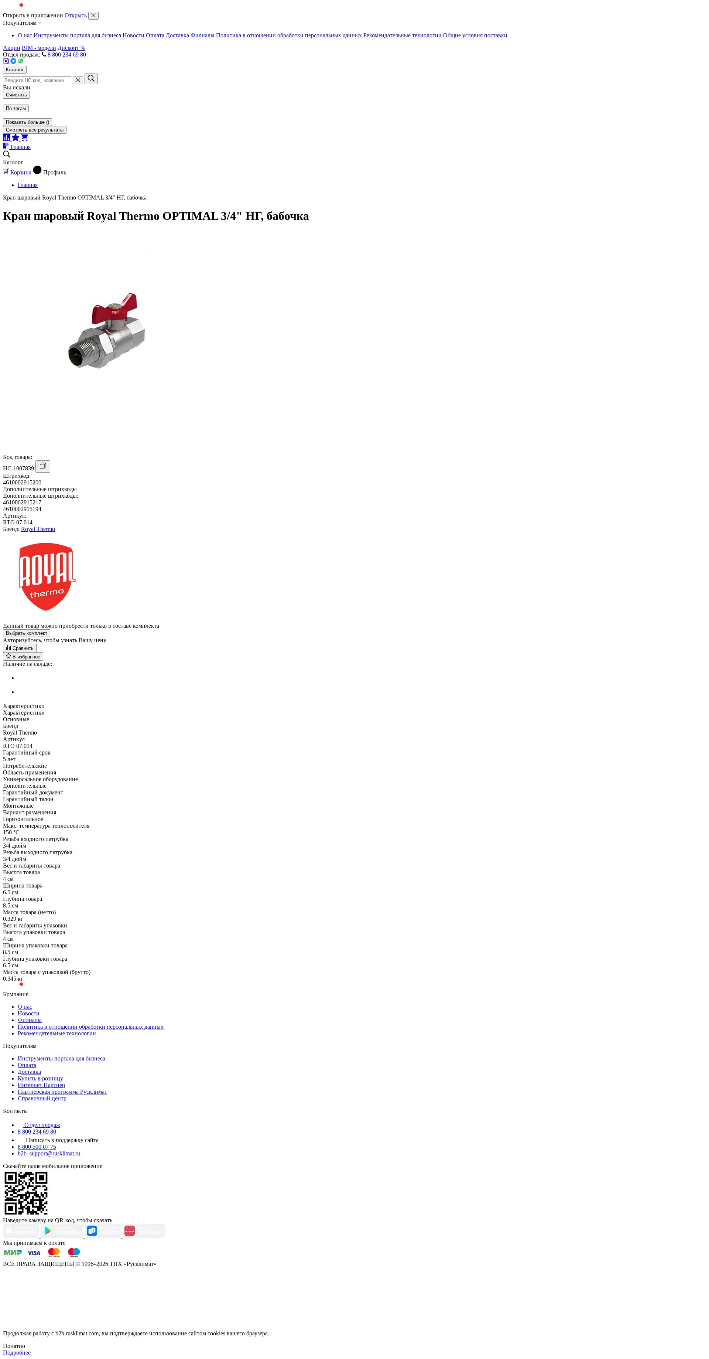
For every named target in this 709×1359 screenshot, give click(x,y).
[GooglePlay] (63, 1236)
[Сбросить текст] (78, 80)
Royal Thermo (38, 529)
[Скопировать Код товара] (42, 466)
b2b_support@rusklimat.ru (49, 1153)
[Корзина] (24, 139)
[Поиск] (91, 79)
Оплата (155, 35)
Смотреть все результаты (35, 130)
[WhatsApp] (21, 62)
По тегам (16, 108)
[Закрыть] (93, 16)
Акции (11, 48)
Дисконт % (71, 48)
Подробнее (17, 1352)
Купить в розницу (40, 1078)
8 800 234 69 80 (67, 54)
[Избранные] (16, 139)
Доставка (177, 35)
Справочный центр (42, 1098)
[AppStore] (22, 1236)
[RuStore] (104, 1236)
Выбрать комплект (26, 633)
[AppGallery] (144, 1236)
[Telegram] (14, 62)
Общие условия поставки (475, 35)
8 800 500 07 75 (37, 1147)
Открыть (76, 15)
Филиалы (203, 35)
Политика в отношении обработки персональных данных (289, 35)
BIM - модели (39, 48)
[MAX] (6, 62)
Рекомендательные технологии (402, 35)
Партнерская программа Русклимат (62, 1092)
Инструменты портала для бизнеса (77, 35)
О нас (25, 35)
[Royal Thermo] (47, 619)
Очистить (16, 95)
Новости (133, 35)
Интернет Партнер (41, 1085)
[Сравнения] (7, 139)
